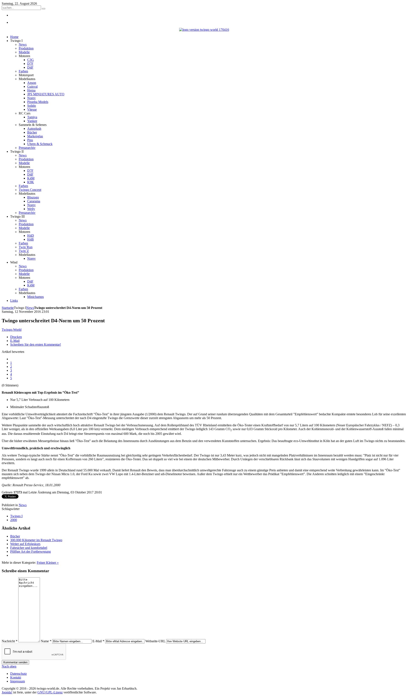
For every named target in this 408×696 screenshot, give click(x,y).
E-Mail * (98, 641)
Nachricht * (9, 641)
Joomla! (7, 692)
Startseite (8, 308)
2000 (13, 520)
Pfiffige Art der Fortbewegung (30, 551)
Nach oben (9, 666)
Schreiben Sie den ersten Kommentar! (35, 344)
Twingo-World (11, 329)
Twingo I (16, 516)
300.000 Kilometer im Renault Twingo (36, 540)
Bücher (15, 536)
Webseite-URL (155, 641)
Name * (46, 641)
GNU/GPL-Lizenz (50, 692)
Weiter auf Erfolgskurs (25, 544)
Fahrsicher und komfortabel (28, 547)
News (30, 308)
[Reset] (43, 8)
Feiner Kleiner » (48, 562)
